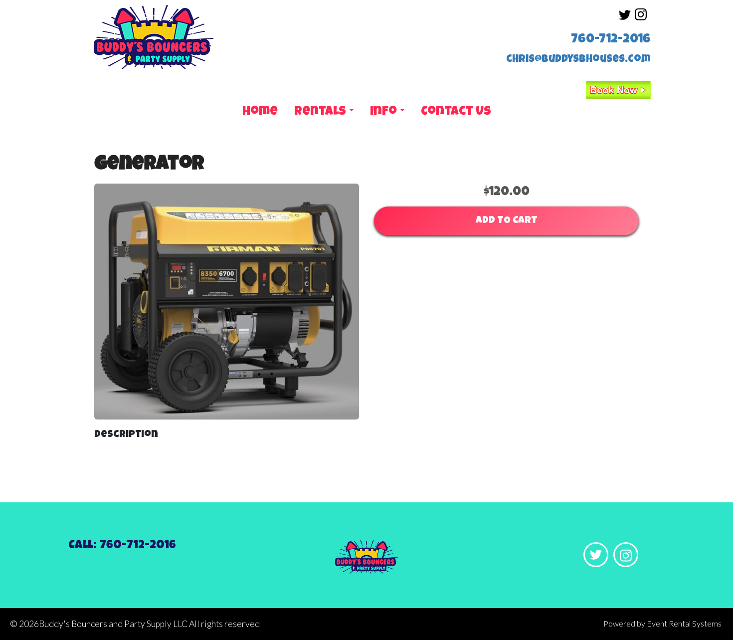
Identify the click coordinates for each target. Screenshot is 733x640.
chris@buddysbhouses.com (578, 59)
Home (260, 112)
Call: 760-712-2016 (122, 546)
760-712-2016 (611, 39)
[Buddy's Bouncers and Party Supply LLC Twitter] (625, 19)
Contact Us (456, 112)
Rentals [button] (321, 112)
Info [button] (384, 112)
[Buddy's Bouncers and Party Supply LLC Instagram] (641, 19)
